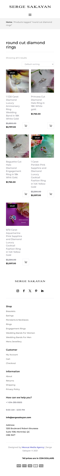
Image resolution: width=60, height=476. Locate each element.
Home (9, 22)
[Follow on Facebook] (23, 290)
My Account (12, 354)
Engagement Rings (16, 328)
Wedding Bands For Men (18, 337)
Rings (9, 324)
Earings (10, 315)
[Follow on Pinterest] (36, 290)
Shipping (10, 385)
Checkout (11, 363)
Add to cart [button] (26, 125)
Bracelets (10, 311)
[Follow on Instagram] (17, 290)
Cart (8, 359)
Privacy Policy (13, 389)
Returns (10, 380)
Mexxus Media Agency (33, 447)
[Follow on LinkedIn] (42, 290)
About (9, 376)
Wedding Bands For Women (20, 333)
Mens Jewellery (14, 341)
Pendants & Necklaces (17, 320)
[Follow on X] (30, 290)
